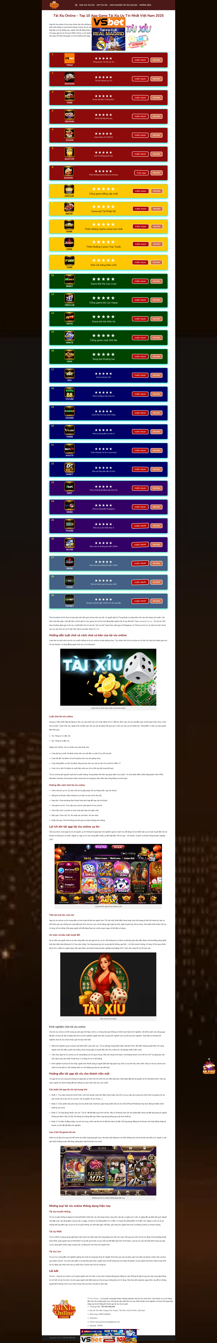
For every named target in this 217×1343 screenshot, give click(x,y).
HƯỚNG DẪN (145, 5)
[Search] (76, 5)
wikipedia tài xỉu (145, 621)
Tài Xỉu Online (93, 1298)
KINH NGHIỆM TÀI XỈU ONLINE (123, 5)
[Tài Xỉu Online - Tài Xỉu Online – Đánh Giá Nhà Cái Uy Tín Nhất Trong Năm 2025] (60, 5)
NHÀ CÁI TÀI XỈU (87, 5)
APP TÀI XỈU (102, 5)
